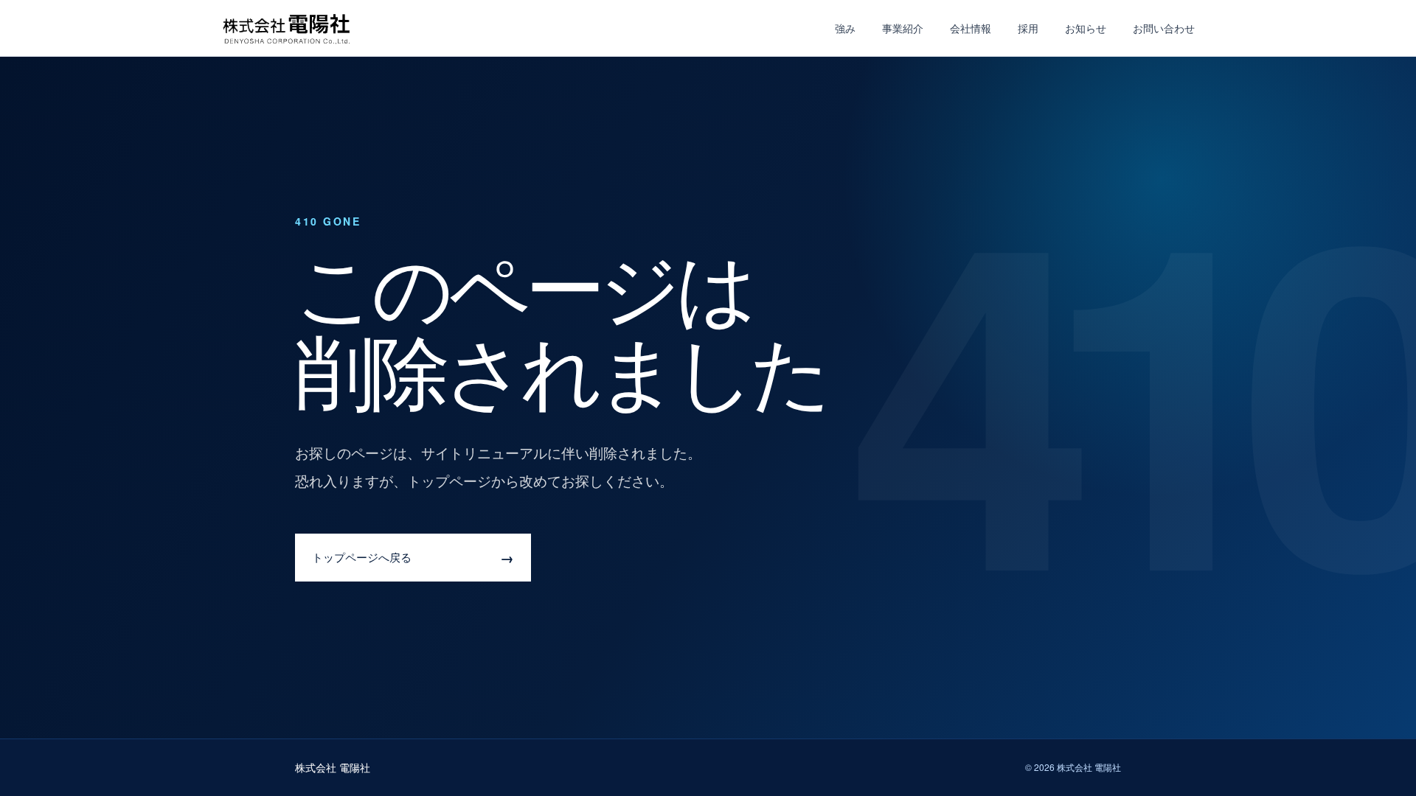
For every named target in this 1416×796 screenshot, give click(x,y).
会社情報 (970, 28)
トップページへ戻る (413, 558)
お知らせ (1085, 28)
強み (845, 28)
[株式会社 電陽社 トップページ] (287, 28)
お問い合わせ (1164, 28)
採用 (1028, 28)
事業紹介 (902, 28)
